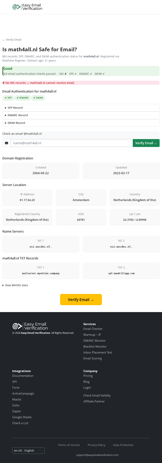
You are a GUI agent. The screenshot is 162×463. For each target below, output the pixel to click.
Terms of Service (69, 445)
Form (16, 387)
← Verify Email (12, 39)
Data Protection (123, 445)
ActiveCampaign (23, 393)
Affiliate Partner (94, 401)
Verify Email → (146, 143)
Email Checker (93, 329)
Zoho (15, 405)
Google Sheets (22, 417)
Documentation (22, 376)
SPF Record (15, 107)
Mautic (17, 399)
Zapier (16, 411)
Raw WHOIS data (16, 285)
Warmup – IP (92, 335)
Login (87, 387)
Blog (86, 381)
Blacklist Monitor (94, 346)
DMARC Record (18, 115)
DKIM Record (16, 123)
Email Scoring (92, 358)
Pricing (88, 376)
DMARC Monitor (94, 340)
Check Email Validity (97, 395)
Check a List (20, 423)
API (14, 381)
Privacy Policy (96, 445)
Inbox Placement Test (97, 352)
